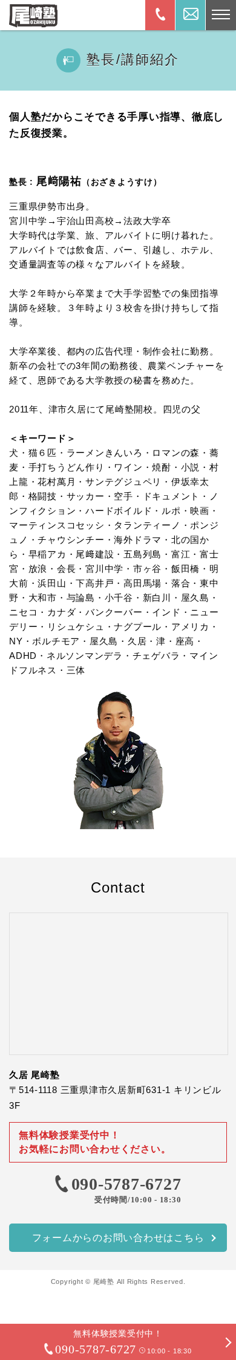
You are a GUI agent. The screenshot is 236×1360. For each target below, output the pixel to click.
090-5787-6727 (126, 1184)
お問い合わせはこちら (118, 1238)
